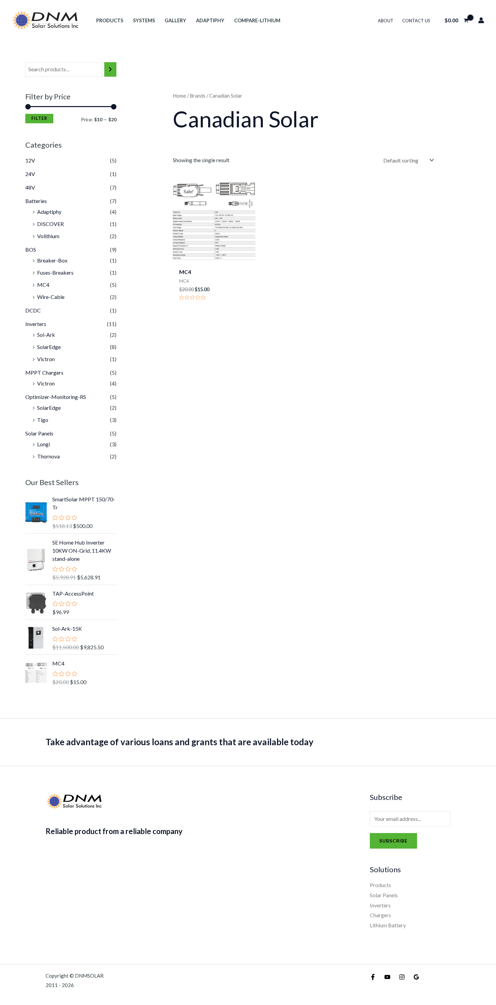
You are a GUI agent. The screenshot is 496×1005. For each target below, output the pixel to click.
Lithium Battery (388, 925)
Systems (144, 20)
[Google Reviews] (416, 977)
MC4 (43, 284)
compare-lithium (257, 20)
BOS (30, 249)
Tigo (42, 420)
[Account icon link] (481, 20)
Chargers (380, 915)
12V (30, 160)
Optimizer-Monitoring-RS (55, 397)
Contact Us (416, 20)
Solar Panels (39, 433)
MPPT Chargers (44, 372)
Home (179, 96)
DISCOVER (50, 224)
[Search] (110, 69)
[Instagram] (402, 977)
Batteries (36, 201)
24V (30, 174)
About (385, 20)
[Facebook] (373, 977)
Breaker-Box (52, 260)
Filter (39, 118)
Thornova (48, 456)
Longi (43, 444)
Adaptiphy (210, 20)
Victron (46, 359)
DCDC (33, 310)
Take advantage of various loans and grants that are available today (179, 741)
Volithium (48, 236)
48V (30, 187)
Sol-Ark (46, 334)
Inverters (35, 324)
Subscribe (393, 841)
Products (109, 20)
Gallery (175, 20)
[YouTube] (387, 977)
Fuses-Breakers (55, 272)
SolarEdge (49, 347)
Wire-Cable (50, 297)
